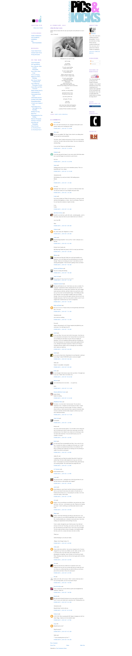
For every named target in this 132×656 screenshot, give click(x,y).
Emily (55, 370)
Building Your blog (35, 111)
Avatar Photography (35, 62)
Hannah (55, 596)
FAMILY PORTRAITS (36, 35)
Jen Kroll (56, 122)
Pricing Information (35, 54)
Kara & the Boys (57, 586)
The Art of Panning (35, 74)
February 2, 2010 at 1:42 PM (62, 437)
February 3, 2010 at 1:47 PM (62, 620)
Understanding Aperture (36, 97)
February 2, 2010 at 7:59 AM (62, 329)
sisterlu (55, 487)
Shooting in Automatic (36, 120)
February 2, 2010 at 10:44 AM (63, 376)
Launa (55, 477)
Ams (55, 563)
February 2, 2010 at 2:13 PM (62, 473)
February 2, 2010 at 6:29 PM (62, 543)
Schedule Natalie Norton (36, 52)
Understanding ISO (35, 92)
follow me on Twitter (38, 28)
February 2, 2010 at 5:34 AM (62, 251)
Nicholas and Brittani (58, 268)
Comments (93, 63)
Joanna (55, 165)
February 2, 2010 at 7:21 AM (62, 280)
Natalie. (93, 33)
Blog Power (33, 113)
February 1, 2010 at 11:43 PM (63, 161)
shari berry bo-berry (58, 212)
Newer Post (52, 645)
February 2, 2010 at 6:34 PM (62, 559)
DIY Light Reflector (35, 64)
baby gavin (58, 114)
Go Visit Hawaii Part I (36, 127)
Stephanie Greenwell (58, 283)
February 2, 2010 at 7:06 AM (62, 272)
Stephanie (56, 152)
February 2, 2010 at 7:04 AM (62, 264)
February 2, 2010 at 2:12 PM (62, 465)
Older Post (82, 645)
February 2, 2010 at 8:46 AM (62, 359)
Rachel (55, 441)
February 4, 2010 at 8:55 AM (62, 631)
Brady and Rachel (57, 305)
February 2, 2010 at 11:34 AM (63, 398)
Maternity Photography (36, 118)
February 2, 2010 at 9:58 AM (62, 367)
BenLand (56, 380)
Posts (92, 61)
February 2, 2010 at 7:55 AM (62, 319)
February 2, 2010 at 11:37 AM (63, 414)
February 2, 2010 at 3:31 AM (62, 209)
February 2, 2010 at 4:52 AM (62, 243)
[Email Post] (51, 112)
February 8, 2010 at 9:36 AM (62, 639)
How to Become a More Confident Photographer (36, 68)
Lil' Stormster (57, 469)
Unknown (56, 229)
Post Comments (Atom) (61, 648)
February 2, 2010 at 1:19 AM (62, 182)
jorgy (55, 623)
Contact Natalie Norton (36, 50)
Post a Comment (53, 643)
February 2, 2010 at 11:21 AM (63, 388)
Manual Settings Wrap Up (36, 90)
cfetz (55, 500)
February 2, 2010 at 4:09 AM (62, 225)
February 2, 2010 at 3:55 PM (62, 496)
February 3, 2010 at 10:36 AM (63, 610)
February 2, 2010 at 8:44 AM (62, 349)
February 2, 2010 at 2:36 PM (62, 483)
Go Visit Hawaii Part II (36, 129)
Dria (55, 186)
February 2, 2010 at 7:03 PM (62, 582)
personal (65, 114)
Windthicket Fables (58, 401)
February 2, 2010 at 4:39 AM (62, 233)
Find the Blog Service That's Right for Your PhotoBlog (36, 108)
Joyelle (55, 333)
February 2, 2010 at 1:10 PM (62, 422)
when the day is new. (56, 28)
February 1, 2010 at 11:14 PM (63, 128)
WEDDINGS (34, 39)
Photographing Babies (36, 101)
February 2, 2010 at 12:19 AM (63, 171)
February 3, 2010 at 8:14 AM (62, 602)
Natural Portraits (34, 126)
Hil (54, 576)
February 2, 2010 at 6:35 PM (62, 573)
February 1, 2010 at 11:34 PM (63, 148)
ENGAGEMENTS (35, 37)
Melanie (55, 255)
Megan (55, 513)
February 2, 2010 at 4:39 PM (62, 509)
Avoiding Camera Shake (36, 99)
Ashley (55, 237)
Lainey (55, 196)
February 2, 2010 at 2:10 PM (62, 452)
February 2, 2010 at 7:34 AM (62, 301)
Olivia (55, 132)
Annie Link (56, 276)
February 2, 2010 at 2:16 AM (62, 192)
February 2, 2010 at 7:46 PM (62, 592)
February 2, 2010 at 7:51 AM (62, 311)
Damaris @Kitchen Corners (60, 392)
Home (67, 645)
